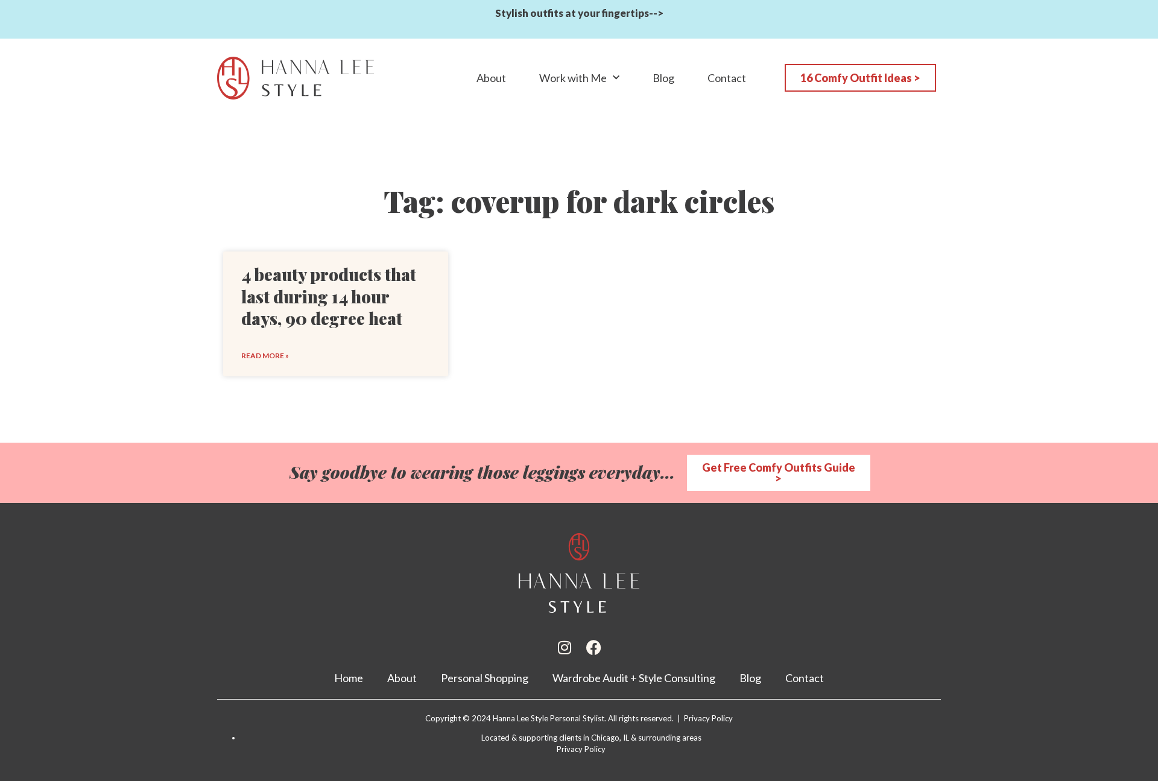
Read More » (265, 355)
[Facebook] (593, 647)
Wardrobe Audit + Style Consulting (633, 678)
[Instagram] (564, 647)
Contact (726, 77)
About (491, 77)
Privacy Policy (581, 749)
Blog (663, 77)
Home (348, 678)
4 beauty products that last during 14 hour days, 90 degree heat (328, 296)
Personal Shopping (484, 678)
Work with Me (573, 77)
